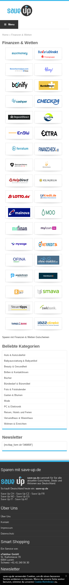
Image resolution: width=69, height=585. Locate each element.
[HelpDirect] (19, 180)
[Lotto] (19, 196)
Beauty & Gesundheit (15, 366)
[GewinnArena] (19, 164)
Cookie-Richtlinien (44, 581)
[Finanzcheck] (48, 149)
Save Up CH (7, 493)
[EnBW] (19, 133)
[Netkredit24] (48, 244)
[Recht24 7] (19, 291)
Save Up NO (7, 496)
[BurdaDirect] (48, 85)
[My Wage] (19, 244)
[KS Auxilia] (48, 180)
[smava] (48, 291)
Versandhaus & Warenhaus (18, 418)
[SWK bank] (48, 307)
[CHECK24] (48, 101)
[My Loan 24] (48, 228)
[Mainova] (19, 212)
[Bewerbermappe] (19, 69)
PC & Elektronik (12, 406)
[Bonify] (19, 85)
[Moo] (48, 212)
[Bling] (48, 69)
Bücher (8, 378)
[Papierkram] (19, 276)
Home (5, 34)
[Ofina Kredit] (19, 260)
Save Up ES (23, 496)
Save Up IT (7, 499)
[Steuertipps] (19, 307)
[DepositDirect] (19, 117)
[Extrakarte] (48, 133)
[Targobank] (19, 323)
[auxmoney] (19, 53)
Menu (11, 24)
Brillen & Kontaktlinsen (16, 372)
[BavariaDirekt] (48, 53)
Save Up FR (38, 493)
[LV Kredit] (48, 196)
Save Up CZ (22, 493)
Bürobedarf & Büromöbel (17, 383)
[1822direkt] (48, 323)
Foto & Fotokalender (15, 389)
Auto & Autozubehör (14, 355)
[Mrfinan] (19, 228)
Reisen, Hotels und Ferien (18, 412)
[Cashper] (19, 101)
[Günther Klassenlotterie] (48, 164)
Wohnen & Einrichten (15, 423)
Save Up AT (21, 499)
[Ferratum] (19, 149)
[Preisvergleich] (48, 276)
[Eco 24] (48, 117)
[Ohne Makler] (48, 260)
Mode (7, 400)
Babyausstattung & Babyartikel (20, 360)
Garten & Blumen (13, 395)
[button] (66, 576)
